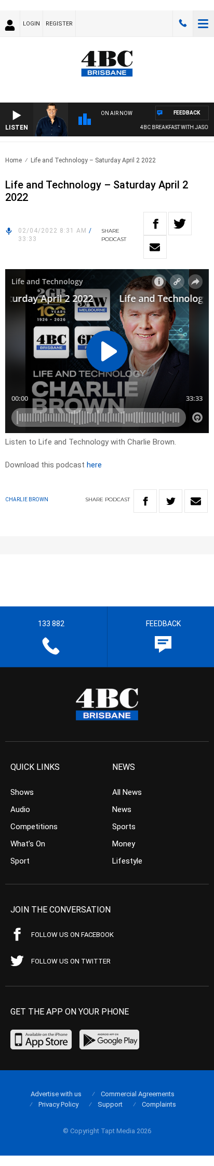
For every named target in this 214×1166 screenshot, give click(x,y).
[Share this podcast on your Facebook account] (155, 223)
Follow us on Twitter (71, 961)
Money (123, 843)
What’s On (27, 843)
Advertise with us (56, 1094)
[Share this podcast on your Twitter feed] (180, 223)
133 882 (183, 23)
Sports (124, 826)
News (121, 809)
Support (110, 1104)
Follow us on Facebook (72, 935)
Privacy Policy (58, 1104)
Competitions (34, 826)
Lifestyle (127, 861)
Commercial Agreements (138, 1094)
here (94, 465)
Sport (20, 861)
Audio (20, 809)
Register (59, 23)
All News (127, 792)
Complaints (159, 1104)
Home (13, 160)
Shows (22, 792)
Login (31, 23)
